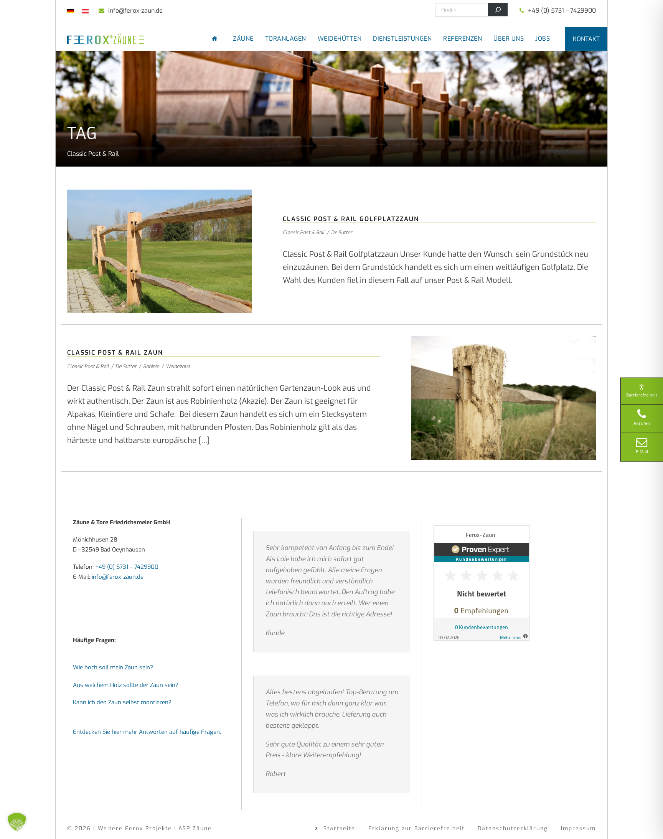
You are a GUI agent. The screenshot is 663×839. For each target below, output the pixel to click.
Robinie (151, 366)
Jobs (542, 39)
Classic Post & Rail (304, 232)
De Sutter (341, 232)
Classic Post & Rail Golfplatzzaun (351, 219)
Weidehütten (340, 39)
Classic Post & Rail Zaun (115, 352)
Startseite (339, 828)
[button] (17, 822)
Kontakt (586, 39)
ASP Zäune (195, 828)
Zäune (243, 39)
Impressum (578, 828)
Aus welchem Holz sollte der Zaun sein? (125, 685)
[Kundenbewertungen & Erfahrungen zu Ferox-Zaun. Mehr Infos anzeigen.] (481, 582)
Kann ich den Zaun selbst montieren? (122, 702)
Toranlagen (285, 39)
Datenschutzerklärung (513, 828)
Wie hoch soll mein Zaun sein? (113, 667)
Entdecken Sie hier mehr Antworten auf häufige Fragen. (147, 732)
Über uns (508, 39)
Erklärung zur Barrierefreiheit (416, 828)
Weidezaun (178, 366)
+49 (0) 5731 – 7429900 (562, 11)
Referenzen (462, 39)
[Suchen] (498, 9)
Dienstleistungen (402, 39)
